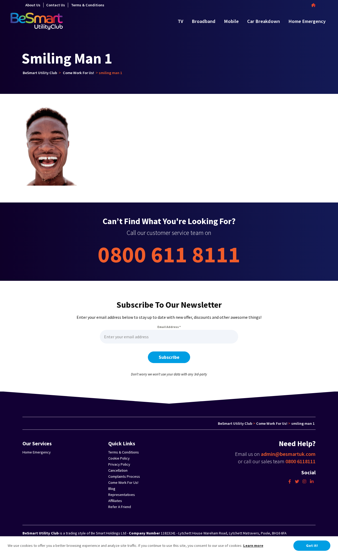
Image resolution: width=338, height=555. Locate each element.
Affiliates (115, 500)
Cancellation (118, 470)
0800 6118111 (300, 461)
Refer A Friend (119, 506)
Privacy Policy (119, 464)
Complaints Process (124, 476)
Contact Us (55, 5)
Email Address (169, 327)
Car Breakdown (263, 21)
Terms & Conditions (87, 5)
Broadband (203, 21)
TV (180, 21)
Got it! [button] (312, 545)
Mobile (231, 21)
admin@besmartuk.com (288, 454)
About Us (32, 5)
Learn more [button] (253, 545)
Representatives (121, 494)
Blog (111, 488)
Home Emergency (307, 21)
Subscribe (169, 357)
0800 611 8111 (169, 254)
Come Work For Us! (123, 482)
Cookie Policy (119, 458)
